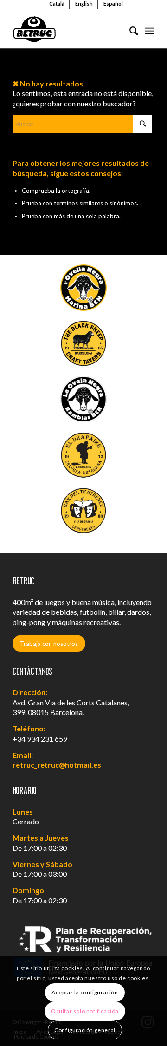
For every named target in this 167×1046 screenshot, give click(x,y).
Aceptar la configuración (84, 992)
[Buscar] (129, 29)
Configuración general (85, 1029)
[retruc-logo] (69, 29)
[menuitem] (129, 29)
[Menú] (149, 30)
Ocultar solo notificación (85, 1010)
